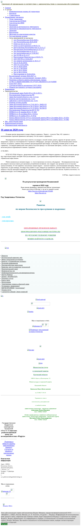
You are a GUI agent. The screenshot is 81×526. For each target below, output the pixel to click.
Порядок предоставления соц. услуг (22, 99)
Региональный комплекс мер (11, 257)
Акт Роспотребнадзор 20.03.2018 (25, 42)
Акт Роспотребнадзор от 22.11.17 (25, 51)
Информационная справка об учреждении (24, 11)
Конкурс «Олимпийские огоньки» (13, 261)
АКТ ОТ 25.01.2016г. (21, 65)
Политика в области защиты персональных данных (27, 80)
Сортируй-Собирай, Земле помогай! (14, 292)
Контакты (12, 13)
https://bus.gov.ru (40, 193)
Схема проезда (14, 15)
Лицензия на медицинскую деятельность (24, 27)
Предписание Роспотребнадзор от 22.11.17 (29, 49)
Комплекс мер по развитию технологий (15, 267)
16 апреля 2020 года (12, 129)
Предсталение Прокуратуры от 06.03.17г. (28, 57)
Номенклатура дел (8, 271)
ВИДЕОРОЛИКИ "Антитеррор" (13, 288)
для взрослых (8, 221)
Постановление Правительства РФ (21, 95)
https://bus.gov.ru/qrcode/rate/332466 (40, 191)
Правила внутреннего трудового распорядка (25, 87)
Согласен (4, 524)
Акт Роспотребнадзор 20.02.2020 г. (26, 40)
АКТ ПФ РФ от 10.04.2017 (23, 59)
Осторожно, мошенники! (10, 286)
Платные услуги (7, 278)
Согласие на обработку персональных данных (9, 452)
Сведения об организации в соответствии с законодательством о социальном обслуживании (40, 4)
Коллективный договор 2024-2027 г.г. (22, 76)
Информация (9, 89)
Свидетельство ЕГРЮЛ (17, 21)
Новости (4, 256)
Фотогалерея (6, 282)
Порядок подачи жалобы (18, 102)
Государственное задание (18, 36)
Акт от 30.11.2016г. (20, 70)
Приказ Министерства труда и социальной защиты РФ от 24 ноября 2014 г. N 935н (39, 118)
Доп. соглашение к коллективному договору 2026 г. (28, 78)
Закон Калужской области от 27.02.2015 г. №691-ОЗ (28, 104)
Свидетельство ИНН (16, 23)
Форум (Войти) (7, 275)
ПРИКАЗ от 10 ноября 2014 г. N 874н (22, 116)
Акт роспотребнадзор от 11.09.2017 (26, 53)
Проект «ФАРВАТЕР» (9, 276)
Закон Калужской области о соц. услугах (24, 97)
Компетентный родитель (14, 123)
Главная (8, 8)
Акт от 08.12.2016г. (20, 72)
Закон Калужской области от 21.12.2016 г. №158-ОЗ (28, 108)
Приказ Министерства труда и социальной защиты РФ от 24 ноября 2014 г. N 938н (39, 119)
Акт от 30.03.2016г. (20, 66)
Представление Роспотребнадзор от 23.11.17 (29, 47)
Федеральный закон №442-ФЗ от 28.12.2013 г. (25, 93)
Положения (13, 25)
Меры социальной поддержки (12, 259)
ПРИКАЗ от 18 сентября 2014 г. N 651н (23, 114)
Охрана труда (6, 290)
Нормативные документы (14, 17)
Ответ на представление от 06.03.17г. (27, 46)
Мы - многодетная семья (14, 121)
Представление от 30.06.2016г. (24, 74)
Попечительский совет (9, 269)
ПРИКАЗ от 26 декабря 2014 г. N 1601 (23, 112)
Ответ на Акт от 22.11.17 (22, 44)
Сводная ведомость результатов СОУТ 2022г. (25, 85)
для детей (6, 217)
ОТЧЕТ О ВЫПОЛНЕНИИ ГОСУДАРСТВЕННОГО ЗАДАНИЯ (32, 82)
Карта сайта (5, 280)
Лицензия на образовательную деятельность (25, 28)
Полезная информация (9, 263)
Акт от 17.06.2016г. (20, 68)
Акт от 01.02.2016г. (20, 63)
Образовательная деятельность (16, 125)
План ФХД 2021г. (15, 83)
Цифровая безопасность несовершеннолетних (18, 273)
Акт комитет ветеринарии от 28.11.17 (27, 61)
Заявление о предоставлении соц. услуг (23, 101)
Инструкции (13, 32)
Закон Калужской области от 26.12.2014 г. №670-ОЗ (28, 106)
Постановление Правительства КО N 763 (24, 110)
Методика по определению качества (22, 34)
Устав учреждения (15, 19)
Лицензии (13, 30)
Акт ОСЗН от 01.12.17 (22, 55)
